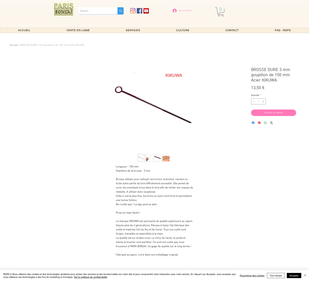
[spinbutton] (258, 101)
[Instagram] (133, 11)
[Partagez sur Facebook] (253, 123)
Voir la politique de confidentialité (90, 277)
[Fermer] (305, 275)
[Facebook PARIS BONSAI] (139, 11)
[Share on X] (271, 123)
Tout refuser (276, 275)
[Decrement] (254, 101)
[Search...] (120, 10)
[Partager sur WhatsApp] (265, 123)
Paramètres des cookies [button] (252, 275)
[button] (220, 11)
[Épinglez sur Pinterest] (259, 123)
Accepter (294, 275)
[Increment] (263, 101)
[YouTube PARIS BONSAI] (146, 11)
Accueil (14, 45)
